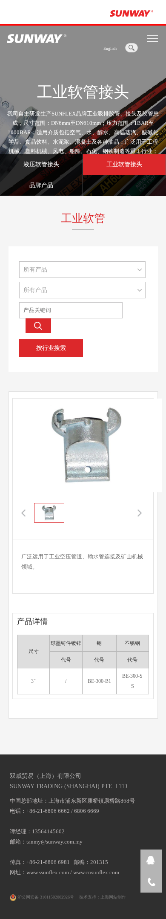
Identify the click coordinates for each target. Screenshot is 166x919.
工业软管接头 (124, 164)
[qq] (151, 860)
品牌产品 (41, 185)
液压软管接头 (41, 164)
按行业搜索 (51, 348)
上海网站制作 (113, 897)
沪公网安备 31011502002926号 (45, 897)
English (110, 48)
